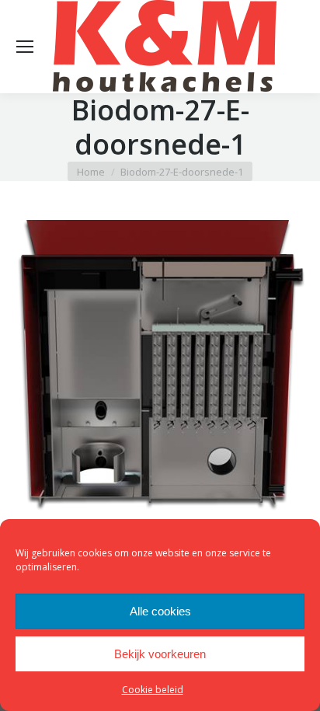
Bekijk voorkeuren (160, 653)
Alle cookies (160, 611)
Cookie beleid (152, 689)
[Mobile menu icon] (25, 46)
